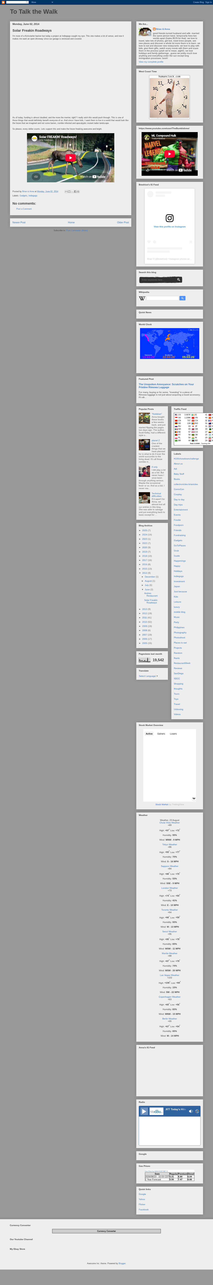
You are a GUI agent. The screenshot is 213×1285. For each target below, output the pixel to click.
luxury (177, 607)
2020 (145, 547)
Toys (176, 699)
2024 (145, 534)
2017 (145, 560)
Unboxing (178, 709)
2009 (145, 626)
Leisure (177, 602)
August (148, 581)
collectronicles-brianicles (186, 484)
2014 (145, 573)
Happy (177, 566)
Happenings (180, 561)
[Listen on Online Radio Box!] (197, 1111)
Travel (177, 704)
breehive (162, 259)
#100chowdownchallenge (186, 458)
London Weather (169, 888)
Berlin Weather (169, 1018)
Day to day (179, 499)
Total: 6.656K (195, 443)
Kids (176, 596)
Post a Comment (24, 209)
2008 (145, 630)
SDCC (177, 678)
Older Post (123, 222)
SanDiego (179, 673)
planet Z (156, 440)
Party (176, 622)
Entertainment (181, 509)
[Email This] (66, 191)
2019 (145, 551)
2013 (145, 609)
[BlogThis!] (69, 191)
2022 (145, 543)
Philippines (179, 627)
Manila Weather (169, 953)
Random (178, 653)
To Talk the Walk (34, 11)
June (147, 589)
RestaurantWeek (182, 663)
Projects (178, 648)
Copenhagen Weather (170, 997)
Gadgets (23, 195)
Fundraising (180, 535)
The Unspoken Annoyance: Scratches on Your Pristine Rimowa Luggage (166, 386)
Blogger (122, 1263)
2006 (145, 639)
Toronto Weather (169, 910)
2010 (145, 622)
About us (178, 463)
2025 (145, 530)
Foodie (177, 520)
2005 (145, 643)
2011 (145, 617)
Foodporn (179, 525)
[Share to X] (72, 191)
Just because (180, 591)
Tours (176, 694)
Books (177, 479)
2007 (145, 634)
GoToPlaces (180, 545)
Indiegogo (33, 195)
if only (154, 467)
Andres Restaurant (150, 594)
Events (177, 515)
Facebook (144, 1209)
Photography (180, 632)
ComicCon (179, 489)
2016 (145, 564)
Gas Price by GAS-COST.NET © (156, 1171)
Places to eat (180, 642)
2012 (145, 613)
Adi (175, 469)
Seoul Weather (169, 931)
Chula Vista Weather (170, 822)
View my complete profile (151, 62)
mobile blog (179, 612)
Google (142, 1194)
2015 (145, 568)
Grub (176, 550)
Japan (177, 586)
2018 (145, 556)
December (150, 576)
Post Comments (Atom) (77, 230)
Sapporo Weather (169, 866)
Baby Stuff (179, 474)
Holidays (178, 571)
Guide (177, 556)
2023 (145, 539)
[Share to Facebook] (75, 191)
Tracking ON (205, 443)
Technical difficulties (156, 494)
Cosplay (178, 494)
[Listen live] (144, 1111)
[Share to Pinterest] (78, 191)
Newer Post (18, 222)
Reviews (178, 668)
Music (177, 617)
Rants (177, 658)
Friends (177, 530)
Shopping (178, 683)
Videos (177, 714)
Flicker (142, 1204)
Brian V (150, 259)
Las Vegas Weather (169, 975)
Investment (179, 581)
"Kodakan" (157, 414)
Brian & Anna (163, 29)
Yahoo (142, 1199)
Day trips (178, 504)
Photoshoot (179, 637)
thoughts (178, 688)
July (147, 585)
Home (71, 222)
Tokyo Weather (169, 844)
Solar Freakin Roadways (150, 601)
